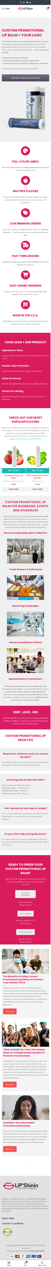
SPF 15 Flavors (16, 481)
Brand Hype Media (37, 1251)
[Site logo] (25, 8)
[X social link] (24, 2)
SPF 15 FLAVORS (25, 932)
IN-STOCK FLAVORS (25, 894)
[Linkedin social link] (30, 2)
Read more (10, 1011)
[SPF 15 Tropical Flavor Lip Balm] (16, 456)
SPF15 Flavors (36, 439)
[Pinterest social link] (27, 2)
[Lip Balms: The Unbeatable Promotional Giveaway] (25, 1107)
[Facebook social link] (20, 2)
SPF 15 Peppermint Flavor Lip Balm (40, 476)
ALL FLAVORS (25, 914)
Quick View (16, 489)
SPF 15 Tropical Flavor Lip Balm (16, 476)
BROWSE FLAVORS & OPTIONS (25, 78)
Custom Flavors (22, 439)
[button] (16, 470)
